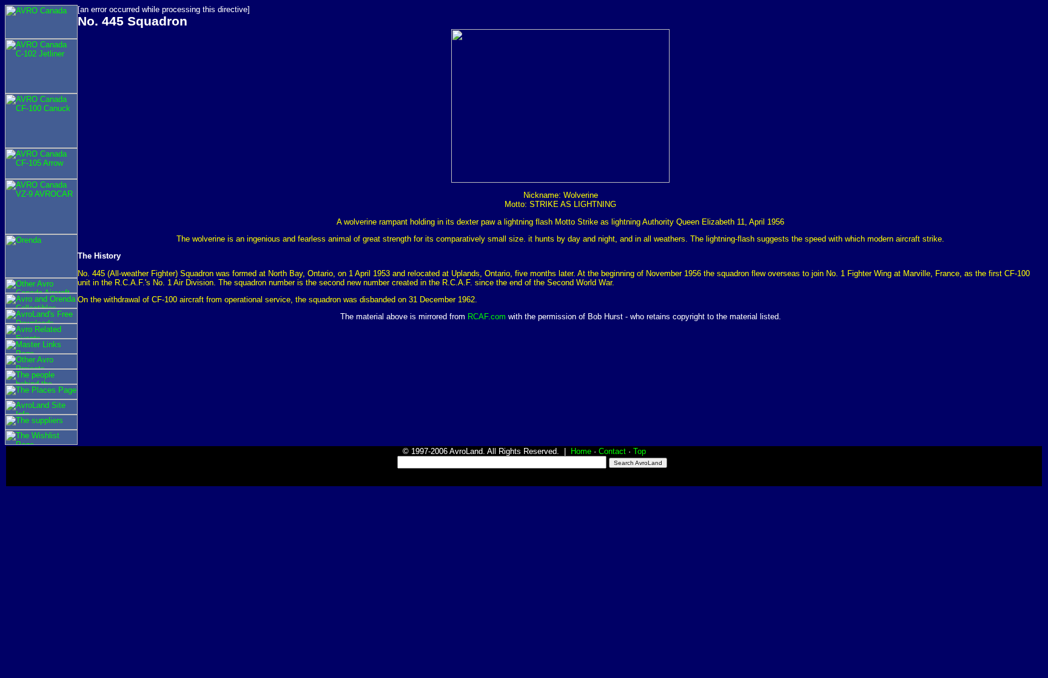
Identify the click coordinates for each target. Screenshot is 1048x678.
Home (581, 451)
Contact (612, 451)
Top (639, 451)
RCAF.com (487, 316)
